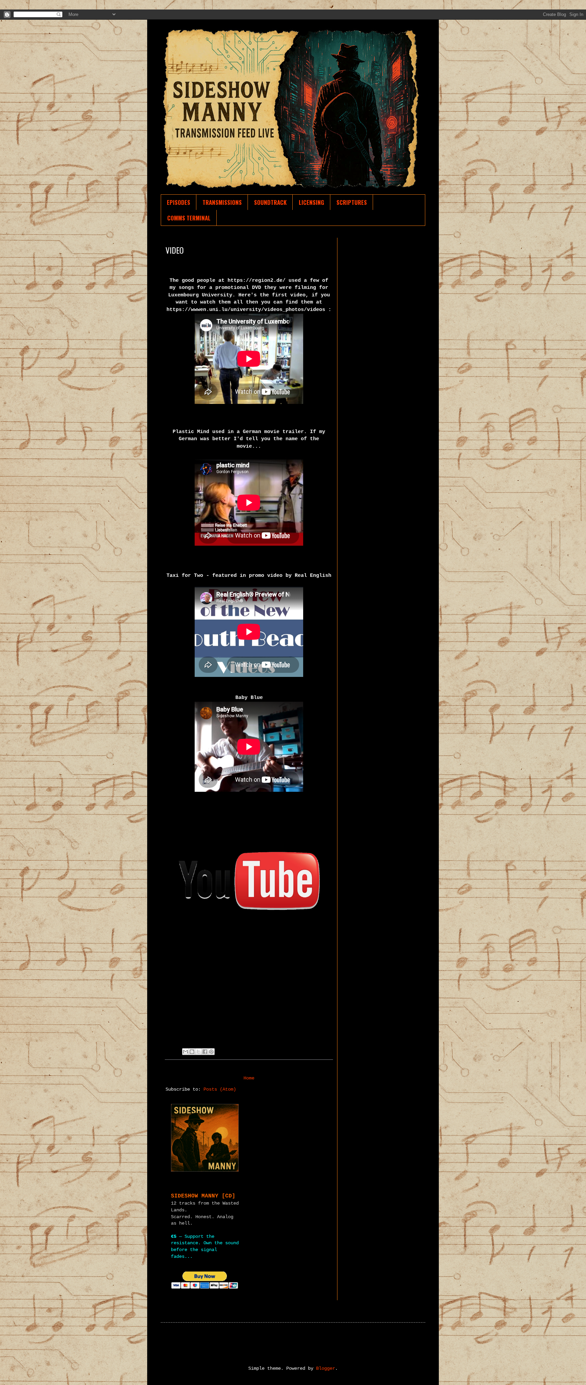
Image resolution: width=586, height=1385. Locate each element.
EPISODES (178, 202)
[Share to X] (198, 1051)
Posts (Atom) (219, 1089)
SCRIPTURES (351, 202)
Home (248, 1078)
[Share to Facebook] (204, 1051)
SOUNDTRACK (270, 202)
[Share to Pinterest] (211, 1051)
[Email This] (185, 1051)
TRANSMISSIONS (222, 202)
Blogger (325, 1368)
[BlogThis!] (192, 1051)
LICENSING (311, 202)
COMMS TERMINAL (189, 218)
